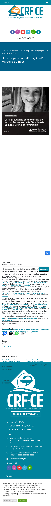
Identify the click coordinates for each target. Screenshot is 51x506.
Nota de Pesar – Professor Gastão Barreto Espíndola (35, 360)
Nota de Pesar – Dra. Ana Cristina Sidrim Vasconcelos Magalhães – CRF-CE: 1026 (12, 361)
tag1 (4, 346)
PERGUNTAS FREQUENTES (21, 426)
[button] (5, 2)
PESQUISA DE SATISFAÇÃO (25, 414)
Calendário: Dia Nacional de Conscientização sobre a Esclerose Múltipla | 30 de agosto (24, 284)
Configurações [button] (10, 500)
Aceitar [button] (22, 500)
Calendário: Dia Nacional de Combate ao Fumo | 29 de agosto (23, 295)
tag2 (9, 346)
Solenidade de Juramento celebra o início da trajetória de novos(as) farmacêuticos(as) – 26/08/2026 (25, 330)
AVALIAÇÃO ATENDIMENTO (21, 429)
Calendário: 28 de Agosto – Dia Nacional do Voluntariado (19, 319)
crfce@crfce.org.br (18, 459)
